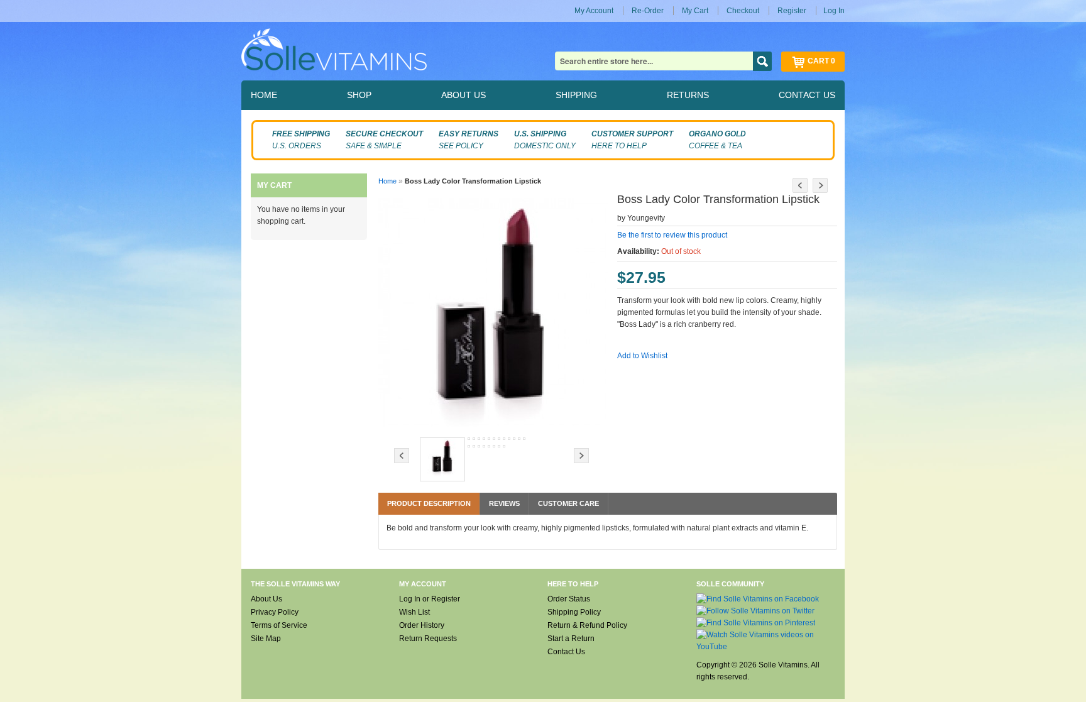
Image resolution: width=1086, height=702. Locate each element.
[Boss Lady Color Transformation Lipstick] (442, 459)
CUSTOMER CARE (568, 503)
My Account (593, 10)
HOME (264, 95)
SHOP (359, 95)
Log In (834, 10)
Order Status (568, 599)
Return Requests (428, 638)
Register (791, 10)
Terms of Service (279, 625)
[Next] (820, 185)
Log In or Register (429, 599)
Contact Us (566, 651)
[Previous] (800, 185)
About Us (266, 599)
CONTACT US (807, 95)
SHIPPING (576, 95)
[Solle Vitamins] (334, 51)
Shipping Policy (574, 612)
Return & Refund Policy (587, 625)
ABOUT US (463, 95)
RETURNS (688, 95)
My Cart (695, 10)
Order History (421, 625)
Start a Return (571, 638)
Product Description (429, 503)
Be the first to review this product (672, 235)
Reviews (504, 503)
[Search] (762, 61)
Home (387, 181)
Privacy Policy (275, 612)
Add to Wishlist (642, 355)
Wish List (414, 612)
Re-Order (648, 10)
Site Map (266, 638)
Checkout (743, 10)
